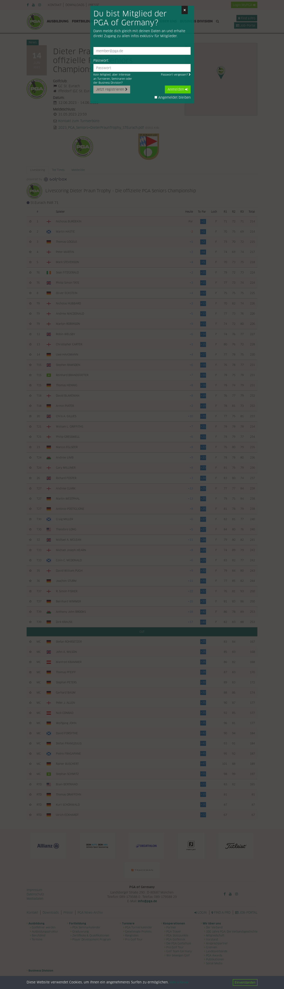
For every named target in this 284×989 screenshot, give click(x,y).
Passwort (100, 61)
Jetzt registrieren (110, 89)
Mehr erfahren (179, 982)
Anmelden (176, 89)
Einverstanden (245, 982)
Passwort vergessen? (175, 74)
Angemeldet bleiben (174, 97)
